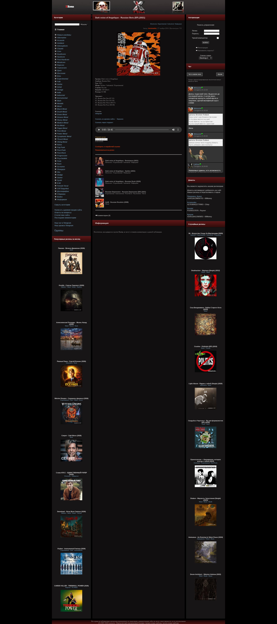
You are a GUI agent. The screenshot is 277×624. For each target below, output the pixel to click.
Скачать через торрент (104, 122)
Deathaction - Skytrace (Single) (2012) (205, 270)
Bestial (190, 209)
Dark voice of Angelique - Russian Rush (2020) (123, 181)
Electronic (153, 24)
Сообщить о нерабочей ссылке (107, 146)
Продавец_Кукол (194, 196)
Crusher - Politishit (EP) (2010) (205, 346)
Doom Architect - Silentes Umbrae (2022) (205, 574)
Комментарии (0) (103, 215)
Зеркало (120, 119)
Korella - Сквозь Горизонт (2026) (71, 285)
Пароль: (195, 34)
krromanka (152, 28)
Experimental (162, 24)
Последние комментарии (65, 218)
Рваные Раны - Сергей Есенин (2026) (71, 361)
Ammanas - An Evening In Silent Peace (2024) (205, 537)
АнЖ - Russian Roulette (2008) (117, 202)
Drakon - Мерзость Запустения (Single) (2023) (205, 499)
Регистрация (203, 48)
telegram (98, 113)
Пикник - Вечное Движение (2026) (71, 248)
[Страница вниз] (91, 19)
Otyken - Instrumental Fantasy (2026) (71, 548)
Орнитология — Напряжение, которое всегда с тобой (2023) (205, 460)
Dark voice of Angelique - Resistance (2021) (121, 160)
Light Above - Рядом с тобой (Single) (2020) (205, 383)
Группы (59, 230)
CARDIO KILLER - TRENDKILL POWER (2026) (71, 586)
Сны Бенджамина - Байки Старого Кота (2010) (205, 308)
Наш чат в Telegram (63, 223)
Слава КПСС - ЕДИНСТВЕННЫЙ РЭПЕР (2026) (71, 473)
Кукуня (190, 215)
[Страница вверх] (91, 17)
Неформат (178, 24)
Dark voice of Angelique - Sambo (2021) (120, 171)
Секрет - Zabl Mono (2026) (71, 435)
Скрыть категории (62, 205)
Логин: (195, 31)
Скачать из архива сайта (105, 119)
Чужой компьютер (199, 38)
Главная (60, 30)
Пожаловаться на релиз (104, 150)
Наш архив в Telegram (64, 226)
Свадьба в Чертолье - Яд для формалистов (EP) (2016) (205, 421)
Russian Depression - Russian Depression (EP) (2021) (125, 192)
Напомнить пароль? (206, 50)
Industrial (170, 24)
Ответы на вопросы (63, 213)
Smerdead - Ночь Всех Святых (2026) (71, 511)
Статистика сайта (62, 215)
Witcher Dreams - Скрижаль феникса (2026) (71, 398)
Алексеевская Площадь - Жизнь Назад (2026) (71, 323)
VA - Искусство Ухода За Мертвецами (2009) (205, 233)
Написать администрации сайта (68, 210)
